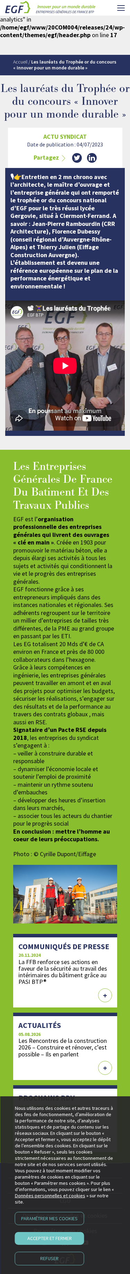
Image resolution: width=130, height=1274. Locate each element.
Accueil (20, 62)
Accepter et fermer (49, 1238)
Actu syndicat (65, 137)
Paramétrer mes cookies (49, 1218)
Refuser (49, 1258)
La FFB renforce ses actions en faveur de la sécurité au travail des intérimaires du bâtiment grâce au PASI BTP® (62, 972)
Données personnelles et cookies (50, 1195)
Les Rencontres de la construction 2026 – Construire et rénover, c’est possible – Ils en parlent (62, 1047)
